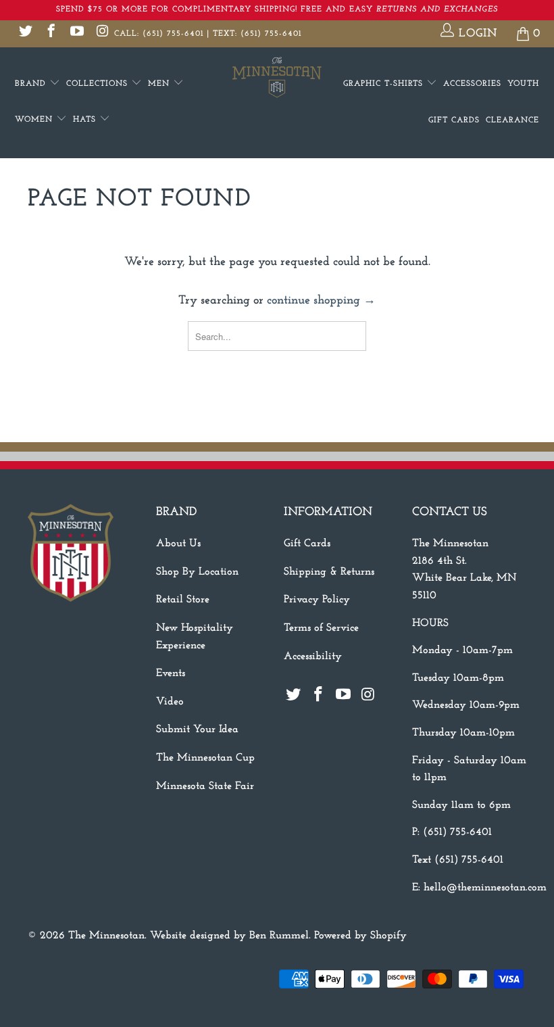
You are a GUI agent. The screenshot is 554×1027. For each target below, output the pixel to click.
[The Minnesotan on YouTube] (76, 33)
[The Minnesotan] (276, 77)
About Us (178, 543)
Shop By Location (197, 572)
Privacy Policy (317, 599)
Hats (86, 120)
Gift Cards (454, 120)
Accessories (472, 84)
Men (160, 84)
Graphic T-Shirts (384, 84)
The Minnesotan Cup (205, 758)
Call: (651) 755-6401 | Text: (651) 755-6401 (207, 34)
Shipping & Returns (329, 572)
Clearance (512, 120)
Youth (523, 84)
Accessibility (313, 656)
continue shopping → (321, 301)
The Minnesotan (106, 935)
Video (170, 701)
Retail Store (182, 599)
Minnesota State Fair (205, 786)
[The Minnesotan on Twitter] (24, 33)
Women (35, 120)
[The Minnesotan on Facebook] (50, 33)
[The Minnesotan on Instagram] (101, 33)
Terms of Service (321, 628)
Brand (32, 84)
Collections (98, 84)
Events (170, 673)
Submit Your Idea (197, 729)
